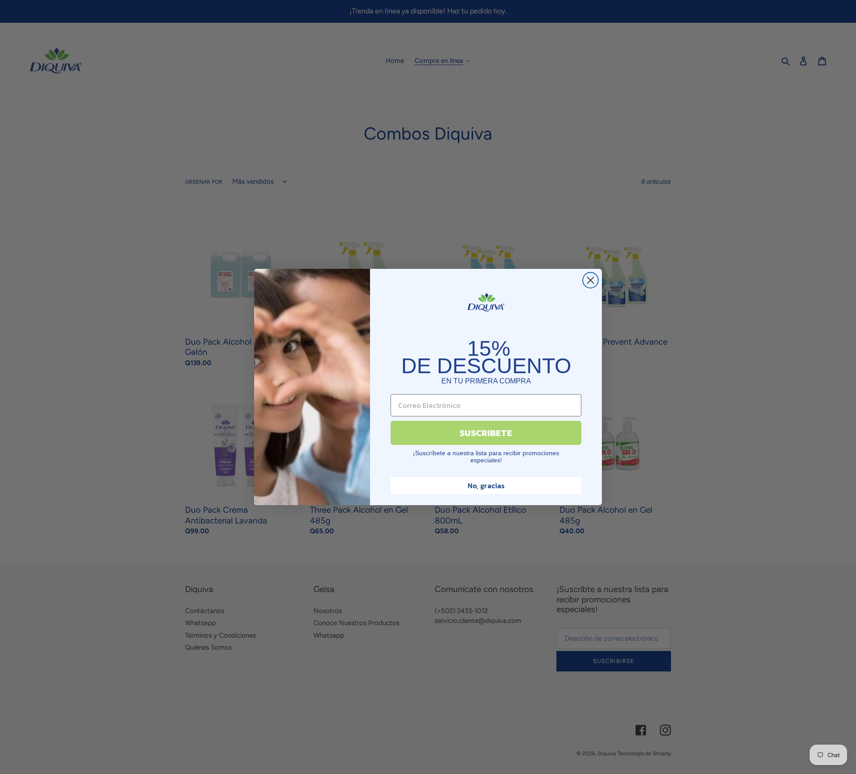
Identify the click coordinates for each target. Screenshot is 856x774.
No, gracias (486, 485)
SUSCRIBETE (486, 433)
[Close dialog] (590, 280)
